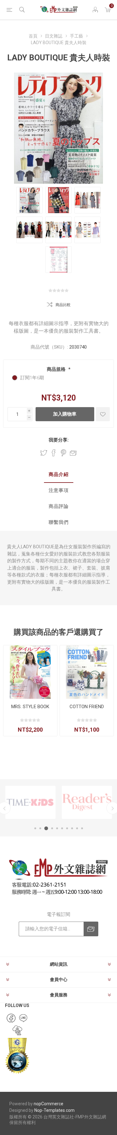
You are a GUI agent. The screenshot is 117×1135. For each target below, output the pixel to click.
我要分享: (59, 440)
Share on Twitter (43, 452)
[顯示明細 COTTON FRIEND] (87, 672)
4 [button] (51, 828)
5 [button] (57, 828)
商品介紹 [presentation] (59, 474)
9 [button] (77, 828)
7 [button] (67, 828)
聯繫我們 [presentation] (59, 522)
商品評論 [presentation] (59, 506)
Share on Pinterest (63, 452)
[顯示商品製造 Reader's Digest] (30, 802)
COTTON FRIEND (87, 706)
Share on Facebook (53, 452)
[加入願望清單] (103, 414)
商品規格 (57, 369)
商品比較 (63, 305)
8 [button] (72, 828)
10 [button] (82, 828)
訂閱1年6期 (32, 378)
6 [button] (62, 828)
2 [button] (40, 828)
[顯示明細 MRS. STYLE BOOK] (30, 672)
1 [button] (35, 828)
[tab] (58, 475)
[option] (30, 802)
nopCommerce (48, 1103)
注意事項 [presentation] (59, 490)
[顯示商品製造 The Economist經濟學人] (87, 802)
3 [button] (45, 828)
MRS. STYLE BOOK (30, 706)
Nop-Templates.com (54, 1110)
